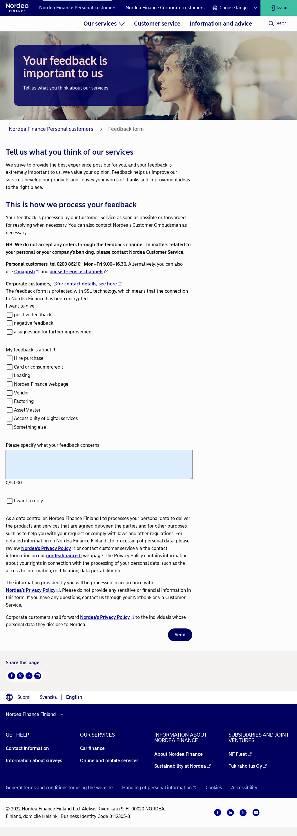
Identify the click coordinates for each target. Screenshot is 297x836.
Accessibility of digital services (46, 418)
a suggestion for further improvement (53, 332)
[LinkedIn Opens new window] (29, 675)
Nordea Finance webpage (41, 384)
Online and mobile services (109, 760)
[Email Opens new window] (37, 675)
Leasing (22, 375)
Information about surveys (34, 760)
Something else (30, 427)
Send (180, 634)
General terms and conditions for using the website (59, 787)
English (74, 697)
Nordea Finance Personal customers (77, 7)
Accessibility (244, 787)
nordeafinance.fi (64, 555)
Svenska (48, 697)
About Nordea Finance (178, 754)
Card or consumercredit (38, 367)
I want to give (20, 306)
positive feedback (32, 314)
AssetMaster (27, 410)
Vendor (21, 393)
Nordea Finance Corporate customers (165, 7)
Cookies (214, 787)
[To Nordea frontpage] (17, 7)
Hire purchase (29, 358)
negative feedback (33, 323)
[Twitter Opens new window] (20, 675)
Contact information (27, 748)
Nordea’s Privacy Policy (46, 548)
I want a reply (28, 500)
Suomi (23, 697)
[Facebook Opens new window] (11, 675)
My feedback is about (31, 350)
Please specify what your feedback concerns (52, 445)
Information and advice (221, 23)
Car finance (92, 748)
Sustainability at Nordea (180, 766)
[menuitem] (104, 23)
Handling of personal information (157, 787)
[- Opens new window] (54, 284)
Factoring (24, 401)
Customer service (157, 23)
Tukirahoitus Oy (245, 766)
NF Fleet (238, 754)
